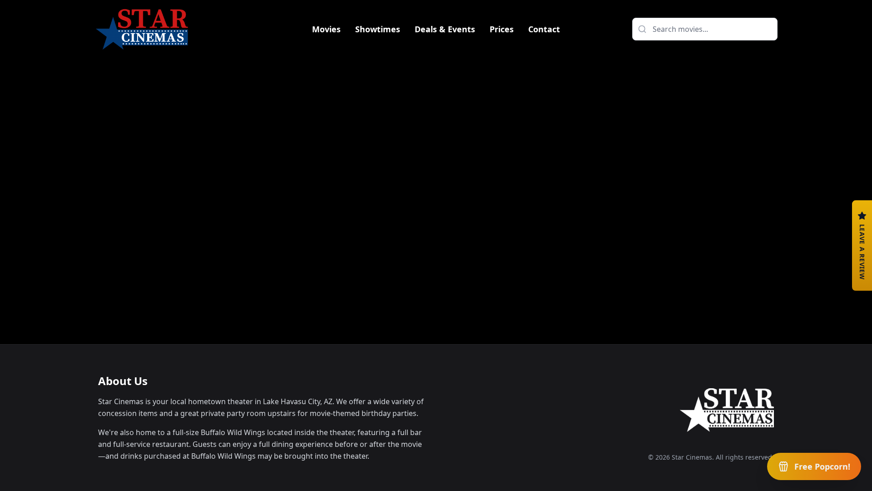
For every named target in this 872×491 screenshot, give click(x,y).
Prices (502, 29)
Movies (326, 29)
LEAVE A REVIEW (862, 252)
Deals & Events (445, 29)
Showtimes (377, 29)
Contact (544, 29)
